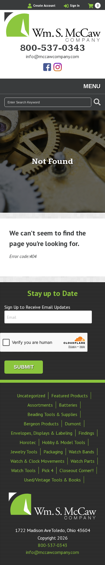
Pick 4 (47, 470)
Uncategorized (31, 395)
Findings (86, 433)
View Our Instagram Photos (57, 67)
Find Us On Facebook (47, 67)
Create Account (43, 6)
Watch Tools (23, 470)
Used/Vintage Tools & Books (52, 480)
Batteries (68, 405)
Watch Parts (82, 461)
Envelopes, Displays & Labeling (41, 433)
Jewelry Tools (24, 452)
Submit (24, 367)
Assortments (40, 405)
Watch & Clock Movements (37, 461)
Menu (91, 86)
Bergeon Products (41, 424)
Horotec (28, 442)
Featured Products (69, 395)
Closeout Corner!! (77, 470)
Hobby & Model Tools (63, 442)
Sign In (74, 6)
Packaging (53, 452)
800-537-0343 (52, 48)
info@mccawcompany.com (52, 56)
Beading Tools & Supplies (52, 414)
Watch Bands (81, 452)
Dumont (73, 424)
